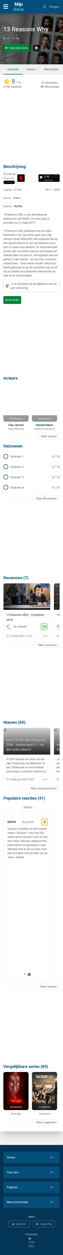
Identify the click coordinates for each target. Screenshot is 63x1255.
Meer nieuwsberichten (44, 788)
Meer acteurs (49, 436)
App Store (20, 1224)
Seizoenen (12, 446)
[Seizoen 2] (31, 467)
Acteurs (31, 69)
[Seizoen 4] (31, 487)
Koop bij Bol (12, 300)
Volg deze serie (18, 48)
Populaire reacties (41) (24, 798)
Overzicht (13, 69)
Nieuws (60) (14, 722)
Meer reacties (48, 986)
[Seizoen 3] (31, 477)
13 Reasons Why (25, 29)
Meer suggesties (46, 1122)
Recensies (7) (16, 577)
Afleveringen (51, 69)
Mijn (18, 7)
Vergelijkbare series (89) (25, 1066)
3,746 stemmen (12, 86)
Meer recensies (47, 645)
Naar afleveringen (46, 498)
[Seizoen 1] (31, 457)
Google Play (46, 1224)
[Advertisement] (31, 124)
